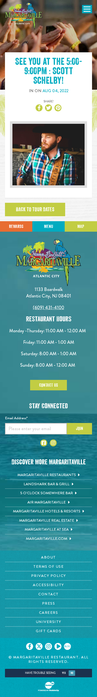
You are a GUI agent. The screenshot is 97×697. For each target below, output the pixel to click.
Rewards (16, 226)
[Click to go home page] (23, 15)
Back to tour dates (35, 209)
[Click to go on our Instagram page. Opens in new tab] (48, 646)
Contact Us (48, 385)
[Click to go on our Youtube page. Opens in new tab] (57, 646)
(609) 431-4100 (48, 307)
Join (79, 428)
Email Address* (16, 418)
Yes (64, 673)
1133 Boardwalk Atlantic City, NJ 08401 (48, 292)
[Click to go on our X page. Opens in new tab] (39, 646)
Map (80, 226)
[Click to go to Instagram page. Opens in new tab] (53, 442)
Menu (48, 226)
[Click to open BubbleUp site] (48, 686)
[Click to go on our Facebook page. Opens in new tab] (29, 646)
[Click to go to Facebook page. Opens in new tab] (43, 442)
